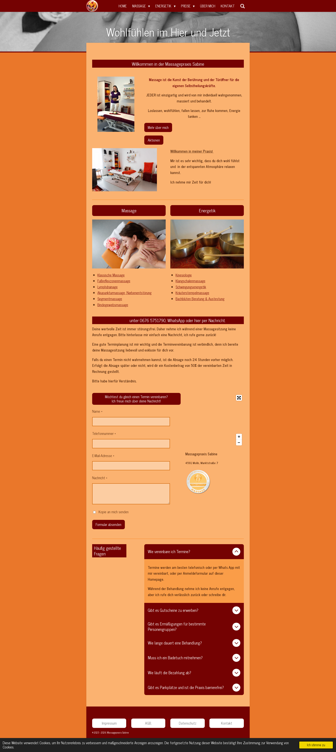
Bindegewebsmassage (112, 305)
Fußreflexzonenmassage (113, 281)
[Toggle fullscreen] (239, 398)
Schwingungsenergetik (191, 287)
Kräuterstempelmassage (192, 293)
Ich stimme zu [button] (316, 744)
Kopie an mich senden (114, 512)
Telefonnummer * (104, 433)
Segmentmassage (109, 299)
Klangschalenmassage (190, 281)
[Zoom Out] (239, 442)
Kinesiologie (184, 275)
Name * (97, 411)
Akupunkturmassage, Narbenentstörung (124, 293)
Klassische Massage (111, 275)
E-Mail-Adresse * (103, 455)
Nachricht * (99, 478)
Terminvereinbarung (111, 320)
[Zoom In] (239, 437)
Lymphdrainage (107, 287)
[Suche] (242, 6)
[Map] (214, 420)
